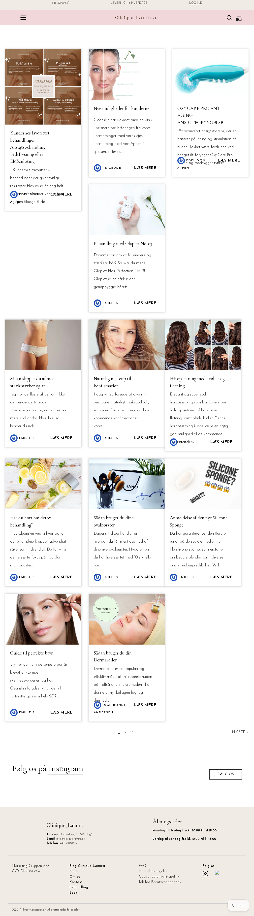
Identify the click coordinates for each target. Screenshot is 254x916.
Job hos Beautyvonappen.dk (160, 882)
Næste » (240, 732)
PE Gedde (111, 167)
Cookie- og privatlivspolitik (159, 877)
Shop (73, 871)
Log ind (195, 2)
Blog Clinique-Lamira (87, 866)
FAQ (142, 866)
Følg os (226, 774)
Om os (74, 877)
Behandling (78, 887)
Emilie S (110, 303)
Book (73, 893)
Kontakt (76, 882)
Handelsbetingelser (154, 871)
